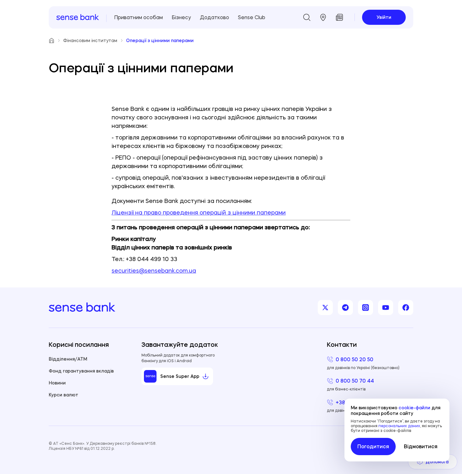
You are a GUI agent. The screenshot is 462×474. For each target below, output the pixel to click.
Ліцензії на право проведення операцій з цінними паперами (199, 212)
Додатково (214, 17)
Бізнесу (181, 17)
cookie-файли (414, 408)
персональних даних (399, 425)
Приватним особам (138, 17)
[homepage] (77, 17)
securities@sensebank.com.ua (154, 270)
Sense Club (251, 17)
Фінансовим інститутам (90, 40)
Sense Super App (179, 376)
